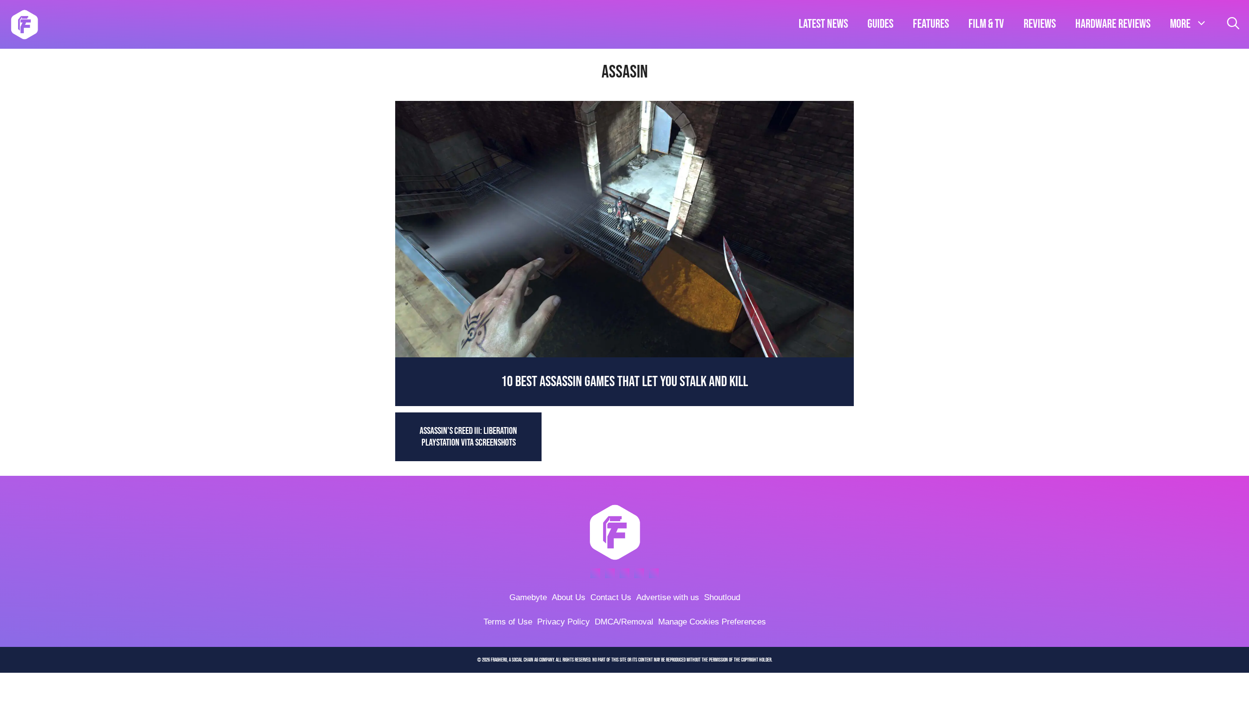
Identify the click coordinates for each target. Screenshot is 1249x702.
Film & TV (986, 24)
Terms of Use (507, 621)
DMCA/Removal (624, 621)
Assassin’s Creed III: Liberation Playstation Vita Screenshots (468, 436)
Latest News (823, 24)
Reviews (1040, 24)
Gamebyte (528, 597)
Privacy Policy (563, 621)
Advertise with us (667, 597)
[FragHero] (24, 24)
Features (931, 24)
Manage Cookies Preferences (712, 621)
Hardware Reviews (1112, 24)
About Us (568, 597)
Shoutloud (722, 597)
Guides (880, 24)
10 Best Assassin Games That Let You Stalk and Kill (624, 381)
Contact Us (610, 597)
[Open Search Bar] (1233, 24)
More (1180, 24)
